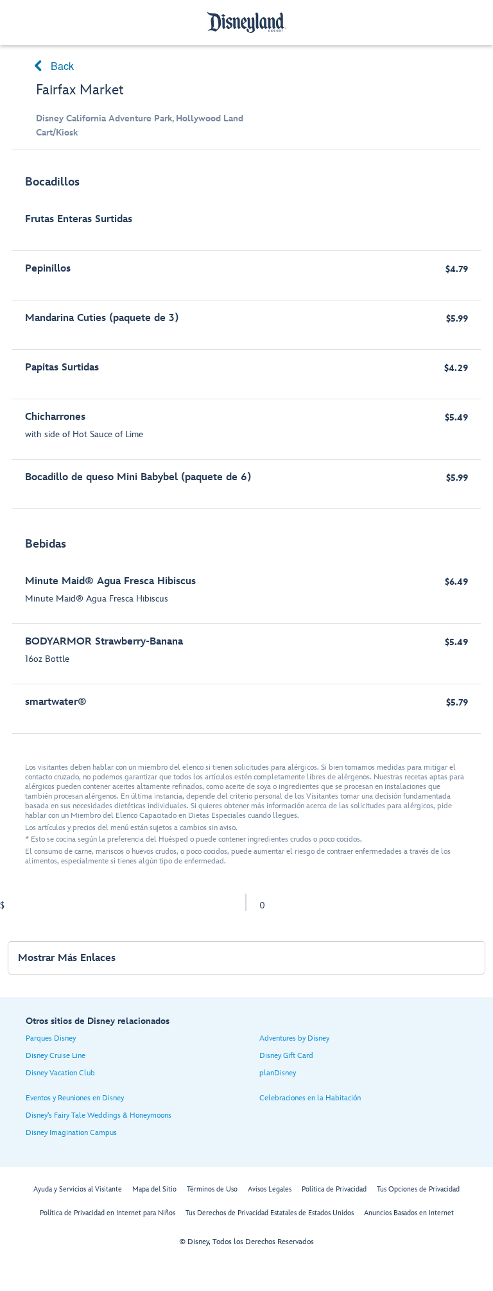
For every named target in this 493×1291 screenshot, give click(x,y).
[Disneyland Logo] (246, 22)
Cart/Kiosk (57, 132)
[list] (246, 448)
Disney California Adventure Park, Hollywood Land (139, 118)
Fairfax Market (80, 90)
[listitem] (246, 336)
